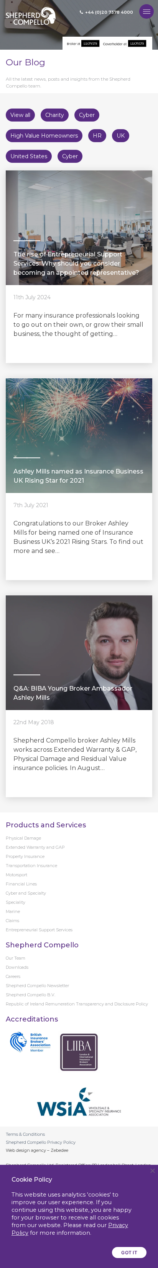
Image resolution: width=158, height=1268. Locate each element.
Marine (13, 911)
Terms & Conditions (25, 1134)
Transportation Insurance (31, 865)
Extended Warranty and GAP (35, 847)
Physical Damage (23, 838)
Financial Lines (21, 884)
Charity (54, 115)
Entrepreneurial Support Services (39, 929)
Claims (12, 920)
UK (121, 135)
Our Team (15, 958)
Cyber (87, 115)
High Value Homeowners (44, 135)
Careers (13, 976)
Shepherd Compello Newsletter (37, 985)
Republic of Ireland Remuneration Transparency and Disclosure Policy (77, 1004)
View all (20, 115)
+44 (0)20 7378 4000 (109, 12)
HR (97, 135)
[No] (152, 1170)
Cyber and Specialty (26, 893)
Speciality (15, 902)
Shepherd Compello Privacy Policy (41, 1142)
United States (28, 156)
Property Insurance (25, 856)
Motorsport (16, 874)
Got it (129, 1252)
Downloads (17, 967)
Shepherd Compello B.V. (30, 994)
